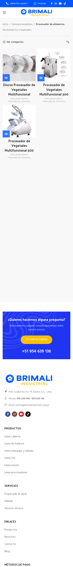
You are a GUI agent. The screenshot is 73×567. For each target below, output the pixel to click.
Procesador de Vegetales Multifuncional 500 (19, 145)
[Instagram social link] (56, 3)
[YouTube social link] (60, 3)
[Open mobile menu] (4, 12)
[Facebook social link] (52, 3)
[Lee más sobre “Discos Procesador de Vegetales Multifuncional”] (6, 77)
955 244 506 (23, 399)
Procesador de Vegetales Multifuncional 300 (53, 89)
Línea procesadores (22, 24)
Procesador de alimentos (19, 101)
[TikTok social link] (65, 3)
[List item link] (36, 392)
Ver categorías (15, 42)
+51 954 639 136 (36, 351)
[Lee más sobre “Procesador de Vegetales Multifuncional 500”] (6, 133)
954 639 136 (38, 399)
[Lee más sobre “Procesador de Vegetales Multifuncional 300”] (40, 77)
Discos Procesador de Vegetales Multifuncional (19, 89)
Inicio (6, 24)
